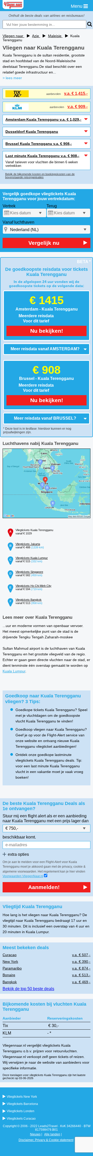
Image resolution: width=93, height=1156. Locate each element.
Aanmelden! (44, 887)
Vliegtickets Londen (20, 1111)
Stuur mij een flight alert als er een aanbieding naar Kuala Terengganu (45, 818)
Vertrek (9, 206)
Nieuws (35, 1134)
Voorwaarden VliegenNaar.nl (23, 876)
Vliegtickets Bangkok (29, 599)
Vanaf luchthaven (18, 222)
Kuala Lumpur (14, 671)
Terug (52, 206)
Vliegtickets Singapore (29, 571)
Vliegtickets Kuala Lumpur (32, 557)
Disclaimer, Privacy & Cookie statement (46, 1140)
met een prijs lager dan (68, 821)
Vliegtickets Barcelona (22, 1104)
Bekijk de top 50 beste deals (28, 989)
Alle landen (52, 1134)
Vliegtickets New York (22, 1096)
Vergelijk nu (43, 243)
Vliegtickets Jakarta (28, 544)
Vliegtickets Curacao (21, 1118)
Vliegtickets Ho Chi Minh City (33, 585)
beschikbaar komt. (19, 837)
